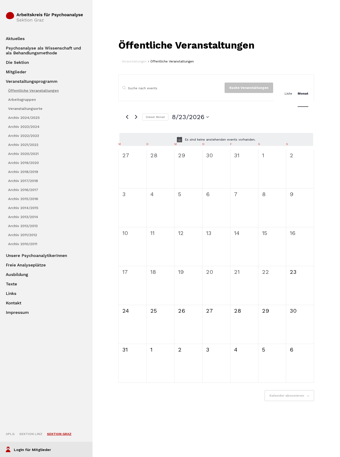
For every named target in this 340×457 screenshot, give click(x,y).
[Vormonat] (127, 117)
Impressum (17, 312)
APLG (10, 434)
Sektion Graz (59, 434)
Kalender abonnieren (286, 395)
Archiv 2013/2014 (23, 217)
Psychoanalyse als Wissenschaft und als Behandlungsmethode (43, 50)
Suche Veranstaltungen (249, 88)
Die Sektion (17, 62)
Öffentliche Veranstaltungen (33, 90)
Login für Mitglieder (32, 450)
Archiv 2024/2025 (24, 117)
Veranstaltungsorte (25, 108)
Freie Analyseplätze (26, 264)
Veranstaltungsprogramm (32, 81)
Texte (11, 283)
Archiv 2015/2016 (23, 199)
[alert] (216, 139)
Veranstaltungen (134, 61)
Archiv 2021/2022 (23, 144)
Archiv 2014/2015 (23, 208)
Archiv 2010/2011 (22, 244)
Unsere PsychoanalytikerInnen (36, 255)
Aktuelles (15, 38)
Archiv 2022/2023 (23, 135)
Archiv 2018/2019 (23, 172)
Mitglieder (16, 71)
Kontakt (13, 302)
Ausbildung (17, 274)
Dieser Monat (155, 117)
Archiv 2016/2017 (23, 190)
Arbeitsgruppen (22, 99)
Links (11, 293)
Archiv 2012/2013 (23, 226)
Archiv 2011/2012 (22, 235)
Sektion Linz (30, 434)
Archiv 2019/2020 (23, 163)
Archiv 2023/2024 (24, 126)
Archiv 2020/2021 (23, 153)
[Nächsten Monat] (136, 117)
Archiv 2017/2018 (23, 181)
